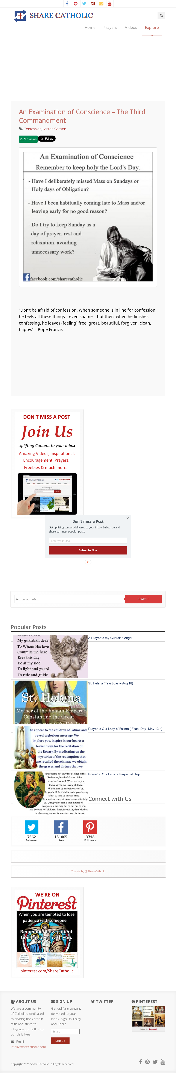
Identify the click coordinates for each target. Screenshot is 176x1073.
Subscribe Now (88, 550)
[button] (88, 521)
